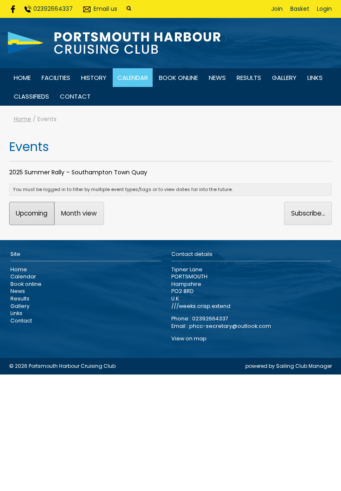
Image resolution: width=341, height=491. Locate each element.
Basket (299, 9)
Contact (75, 96)
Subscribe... (308, 213)
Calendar (132, 77)
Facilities (56, 77)
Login (324, 9)
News (217, 77)
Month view (79, 213)
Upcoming (31, 213)
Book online (178, 77)
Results (249, 77)
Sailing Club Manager (304, 365)
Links (315, 77)
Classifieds (31, 96)
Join (277, 9)
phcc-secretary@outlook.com (230, 326)
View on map (189, 338)
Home (22, 77)
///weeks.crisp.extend (200, 306)
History (93, 77)
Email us (105, 9)
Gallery (284, 77)
